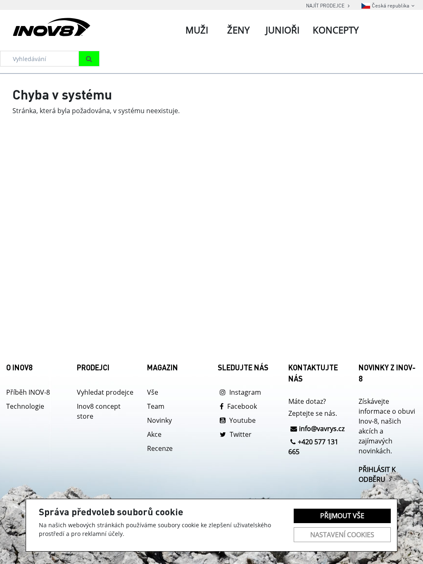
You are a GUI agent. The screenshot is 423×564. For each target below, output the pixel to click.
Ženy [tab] (238, 30)
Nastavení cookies (342, 534)
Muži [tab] (196, 30)
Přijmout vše (342, 515)
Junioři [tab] (282, 30)
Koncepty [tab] (336, 30)
